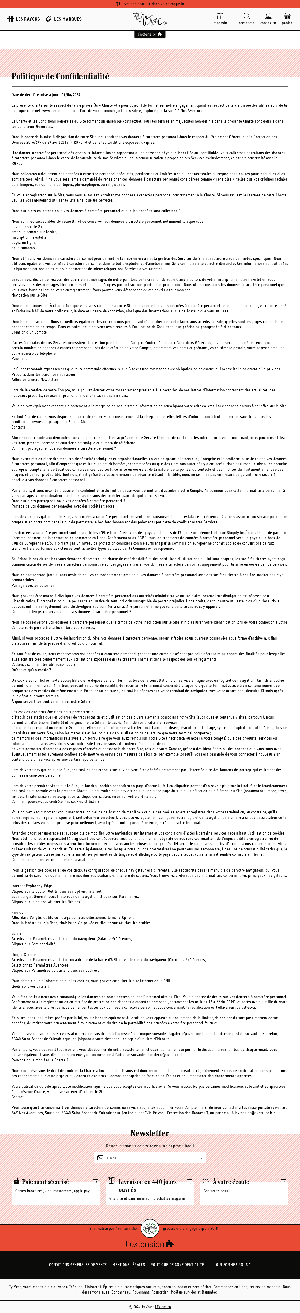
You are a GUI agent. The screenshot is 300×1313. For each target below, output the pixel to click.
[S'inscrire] (196, 1158)
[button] (247, 19)
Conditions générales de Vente (78, 1265)
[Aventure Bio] (150, 1228)
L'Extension (163, 1306)
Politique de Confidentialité (177, 1265)
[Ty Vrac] (150, 18)
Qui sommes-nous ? (233, 1265)
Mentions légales (128, 1265)
